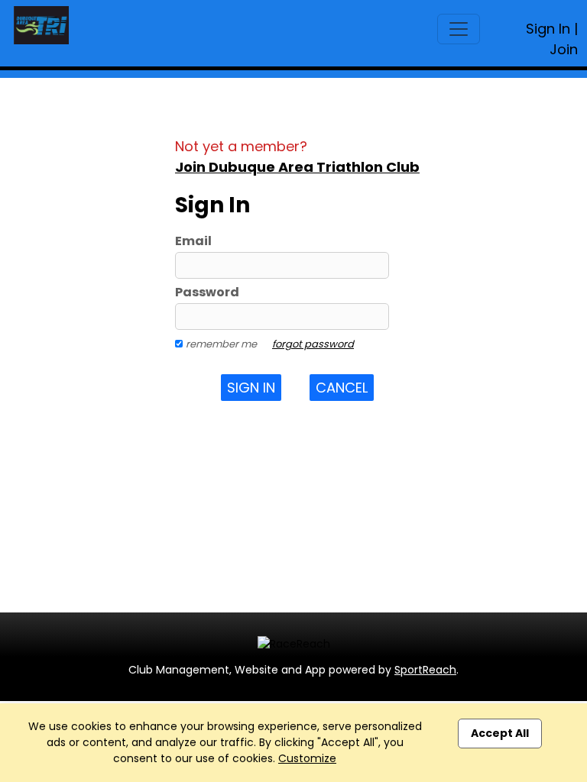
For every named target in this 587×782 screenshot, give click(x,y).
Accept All (500, 733)
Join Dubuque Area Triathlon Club (297, 166)
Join (564, 49)
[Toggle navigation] (458, 29)
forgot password (313, 344)
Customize (307, 758)
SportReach (425, 669)
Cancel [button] (342, 387)
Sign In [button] (251, 387)
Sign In (548, 28)
